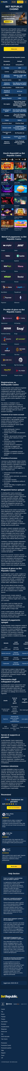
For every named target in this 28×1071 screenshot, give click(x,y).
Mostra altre (14, 866)
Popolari (3, 159)
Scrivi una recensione (14, 807)
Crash (16, 159)
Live (10, 159)
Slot (23, 159)
